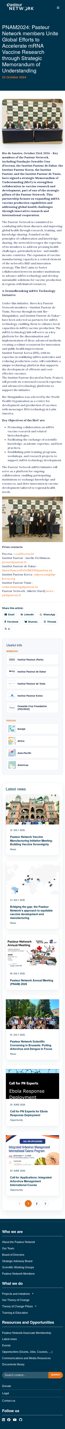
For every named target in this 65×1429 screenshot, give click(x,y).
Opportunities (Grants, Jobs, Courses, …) (27, 1351)
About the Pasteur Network (18, 1242)
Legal (5, 1393)
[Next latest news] (45, 1203)
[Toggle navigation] (58, 8)
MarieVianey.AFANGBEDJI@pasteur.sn (27, 570)
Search (55, 1374)
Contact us (8, 1400)
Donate (6, 1386)
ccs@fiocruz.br (24, 553)
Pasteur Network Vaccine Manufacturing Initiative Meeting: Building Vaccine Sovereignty (31, 840)
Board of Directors (13, 1254)
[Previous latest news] (19, 1203)
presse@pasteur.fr (14, 562)
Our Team (8, 1248)
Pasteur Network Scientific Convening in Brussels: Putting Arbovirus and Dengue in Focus (31, 1045)
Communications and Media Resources (26, 1358)
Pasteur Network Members (18, 1273)
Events (6, 1345)
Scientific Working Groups (18, 1267)
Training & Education (15, 1312)
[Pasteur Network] (19, 7)
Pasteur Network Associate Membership (26, 1332)
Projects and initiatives (16, 1293)
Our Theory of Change (15, 1300)
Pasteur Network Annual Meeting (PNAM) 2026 (31, 982)
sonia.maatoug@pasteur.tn (20, 587)
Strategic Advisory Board (17, 1261)
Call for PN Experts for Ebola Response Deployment (29, 1113)
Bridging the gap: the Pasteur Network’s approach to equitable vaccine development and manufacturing (31, 912)
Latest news (9, 1339)
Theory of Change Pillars (17, 1306)
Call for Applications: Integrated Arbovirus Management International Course (31, 1181)
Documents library (13, 1364)
